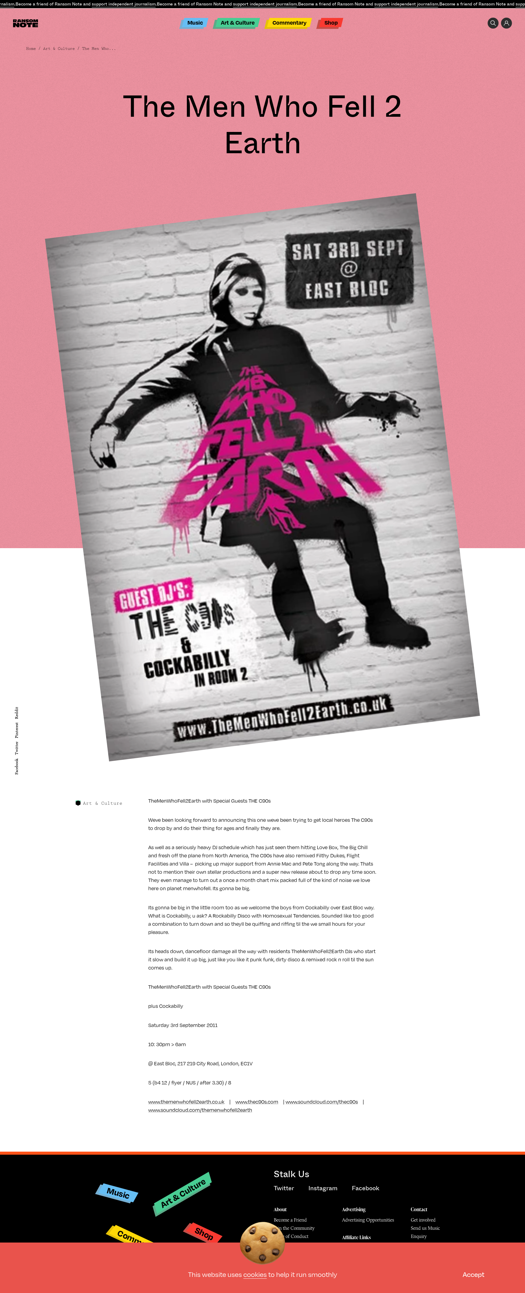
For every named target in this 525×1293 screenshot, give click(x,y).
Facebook (16, 767)
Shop (331, 22)
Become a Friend (290, 1220)
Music (195, 22)
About (280, 1209)
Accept (473, 1274)
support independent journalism (124, 4)
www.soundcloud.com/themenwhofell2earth (200, 1110)
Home (31, 48)
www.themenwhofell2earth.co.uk (186, 1102)
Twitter (16, 748)
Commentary (290, 22)
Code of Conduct (291, 1236)
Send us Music (425, 1228)
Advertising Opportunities (368, 1220)
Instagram (323, 1188)
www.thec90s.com (256, 1102)
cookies (255, 1274)
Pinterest (16, 730)
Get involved (423, 1220)
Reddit (16, 713)
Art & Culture (238, 22)
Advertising (353, 1209)
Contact (419, 1209)
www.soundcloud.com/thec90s (322, 1102)
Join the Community (294, 1228)
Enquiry (419, 1236)
